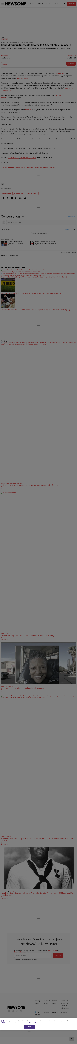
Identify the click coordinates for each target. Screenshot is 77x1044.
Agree (29, 1026)
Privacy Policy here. (35, 1023)
